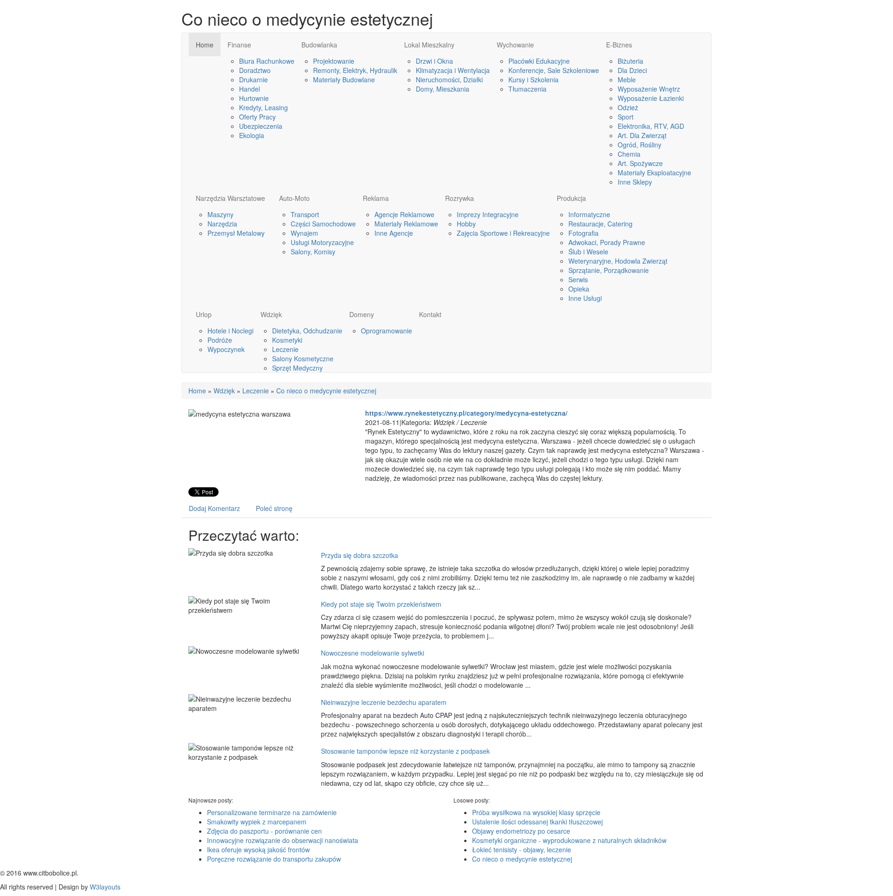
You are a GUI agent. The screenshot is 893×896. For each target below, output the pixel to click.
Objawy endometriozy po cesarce (521, 831)
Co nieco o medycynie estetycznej (326, 390)
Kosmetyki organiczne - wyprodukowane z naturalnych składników (569, 840)
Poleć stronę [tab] (274, 508)
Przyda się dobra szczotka (359, 555)
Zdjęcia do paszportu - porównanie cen (264, 831)
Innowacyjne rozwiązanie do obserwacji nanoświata (282, 840)
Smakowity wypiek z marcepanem (257, 821)
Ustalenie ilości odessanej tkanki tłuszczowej (537, 821)
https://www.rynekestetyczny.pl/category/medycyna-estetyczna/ (466, 413)
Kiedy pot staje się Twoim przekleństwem (381, 604)
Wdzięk (224, 390)
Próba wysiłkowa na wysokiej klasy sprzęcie (536, 812)
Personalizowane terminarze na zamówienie (272, 812)
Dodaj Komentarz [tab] (214, 508)
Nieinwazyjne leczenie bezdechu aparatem (383, 702)
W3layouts (105, 886)
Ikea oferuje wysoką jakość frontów (258, 849)
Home (197, 390)
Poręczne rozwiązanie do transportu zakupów (274, 858)
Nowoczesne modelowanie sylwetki (372, 652)
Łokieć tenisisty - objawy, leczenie (521, 849)
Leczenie (255, 390)
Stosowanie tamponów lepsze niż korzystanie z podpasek (405, 751)
